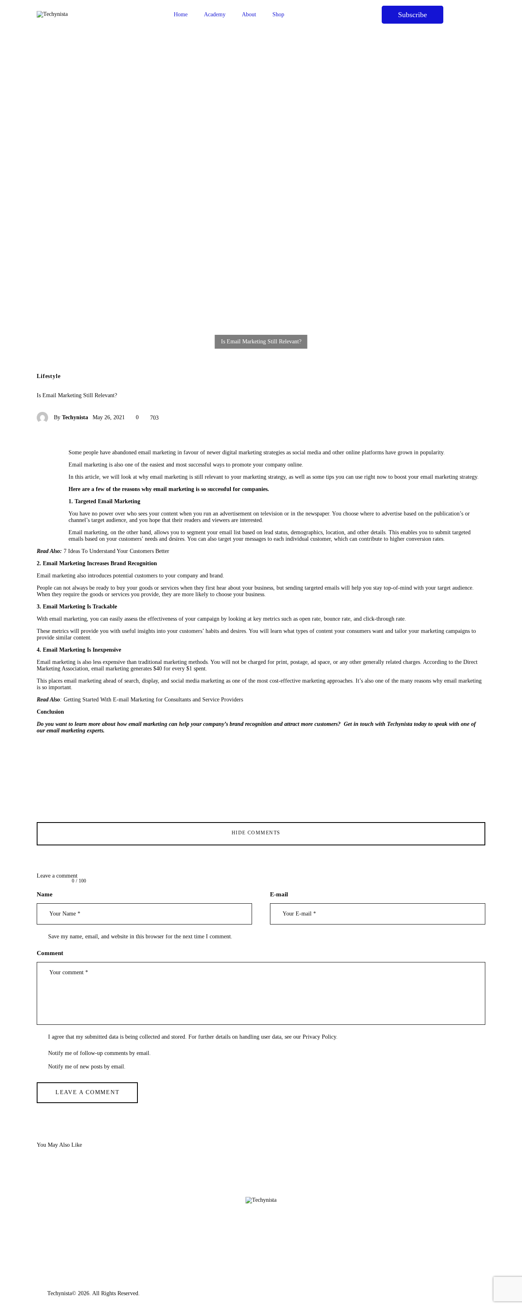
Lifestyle (49, 376)
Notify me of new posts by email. (87, 1067)
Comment (50, 953)
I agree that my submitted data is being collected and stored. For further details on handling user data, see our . (193, 1037)
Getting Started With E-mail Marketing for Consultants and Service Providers (153, 700)
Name (45, 894)
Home (181, 14)
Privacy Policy (319, 1037)
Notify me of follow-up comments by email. (99, 1053)
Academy (215, 14)
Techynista (59, 1293)
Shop (278, 14)
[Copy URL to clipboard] (46, 518)
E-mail (279, 894)
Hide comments (257, 833)
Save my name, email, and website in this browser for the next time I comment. (140, 936)
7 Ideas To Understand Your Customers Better (116, 551)
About (249, 14)
